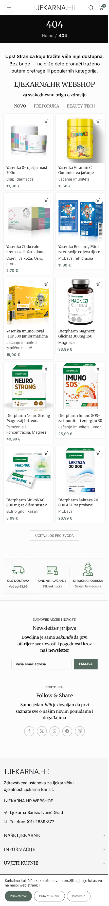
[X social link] (42, 731)
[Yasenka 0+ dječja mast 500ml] (28, 138)
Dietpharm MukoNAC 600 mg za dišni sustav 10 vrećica (26, 505)
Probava (65, 511)
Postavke (78, 896)
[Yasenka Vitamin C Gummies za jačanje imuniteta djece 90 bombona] (80, 138)
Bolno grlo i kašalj (22, 511)
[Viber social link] (80, 731)
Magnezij (66, 342)
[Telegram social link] (67, 731)
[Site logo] (54, 7)
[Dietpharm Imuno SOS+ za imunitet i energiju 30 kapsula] (80, 386)
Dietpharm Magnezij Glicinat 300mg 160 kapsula (77, 336)
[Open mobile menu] (9, 8)
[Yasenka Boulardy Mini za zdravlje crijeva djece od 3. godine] (80, 217)
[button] (46, 120)
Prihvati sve (18, 896)
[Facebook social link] (29, 731)
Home (47, 35)
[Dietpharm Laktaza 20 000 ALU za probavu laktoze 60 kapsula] (80, 471)
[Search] (91, 8)
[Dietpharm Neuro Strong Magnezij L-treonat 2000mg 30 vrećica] (28, 386)
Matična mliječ (19, 347)
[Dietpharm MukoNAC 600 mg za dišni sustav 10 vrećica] (28, 471)
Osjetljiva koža (19, 258)
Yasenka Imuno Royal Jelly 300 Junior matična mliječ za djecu (27, 336)
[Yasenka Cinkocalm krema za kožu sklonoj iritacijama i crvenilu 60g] (28, 217)
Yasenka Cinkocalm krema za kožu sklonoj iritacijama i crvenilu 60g (28, 251)
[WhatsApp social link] (54, 731)
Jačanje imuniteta (73, 179)
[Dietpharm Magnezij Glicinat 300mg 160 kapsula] (80, 302)
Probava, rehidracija (75, 258)
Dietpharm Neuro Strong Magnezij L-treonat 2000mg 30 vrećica (28, 420)
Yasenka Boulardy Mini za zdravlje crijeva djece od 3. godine (79, 251)
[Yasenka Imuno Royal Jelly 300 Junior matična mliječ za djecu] (28, 302)
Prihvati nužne (49, 896)
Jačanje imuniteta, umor (79, 426)
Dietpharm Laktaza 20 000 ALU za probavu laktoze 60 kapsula (78, 505)
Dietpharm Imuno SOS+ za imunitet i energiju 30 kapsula (80, 420)
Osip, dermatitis (20, 179)
